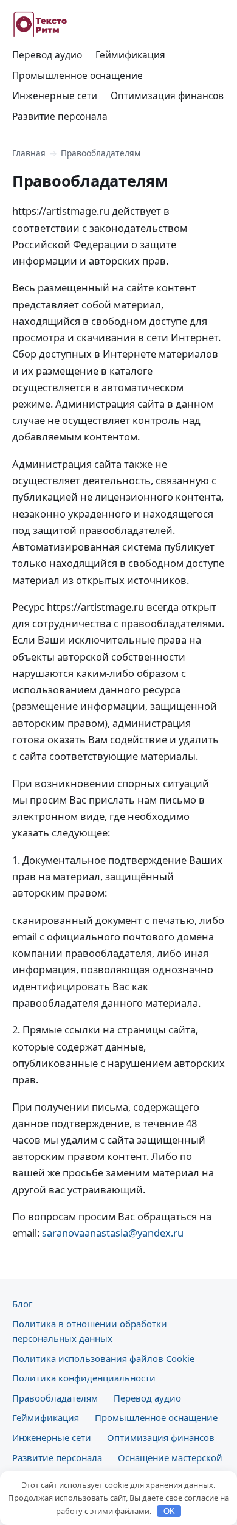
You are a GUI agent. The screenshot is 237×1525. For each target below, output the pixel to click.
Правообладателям (55, 1398)
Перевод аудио (47, 54)
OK (169, 1511)
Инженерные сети (54, 95)
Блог (22, 1303)
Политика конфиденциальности (84, 1378)
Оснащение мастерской (170, 1457)
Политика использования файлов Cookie (103, 1358)
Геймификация (130, 54)
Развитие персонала (60, 116)
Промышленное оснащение (77, 75)
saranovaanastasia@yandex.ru (113, 1233)
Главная (29, 153)
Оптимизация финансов (167, 95)
